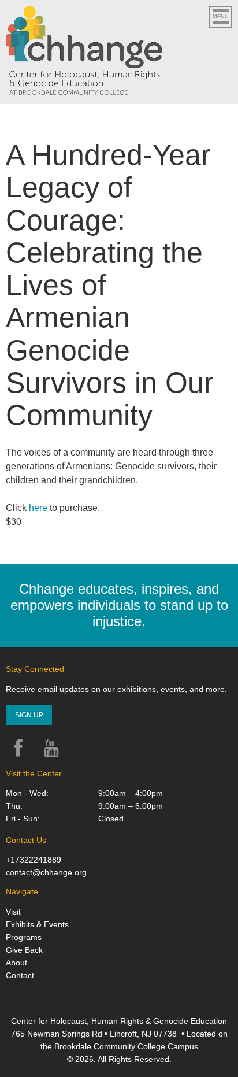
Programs (24, 937)
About (16, 962)
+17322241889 (33, 859)
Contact (20, 975)
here (38, 508)
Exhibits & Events (37, 924)
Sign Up (29, 715)
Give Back (24, 949)
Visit (13, 911)
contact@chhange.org (46, 872)
